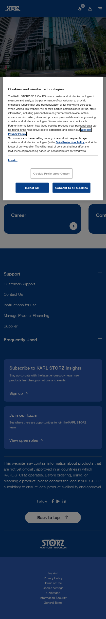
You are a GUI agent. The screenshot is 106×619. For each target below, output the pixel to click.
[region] (53, 138)
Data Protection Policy (70, 142)
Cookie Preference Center (51, 173)
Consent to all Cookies (71, 187)
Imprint (13, 160)
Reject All (32, 187)
